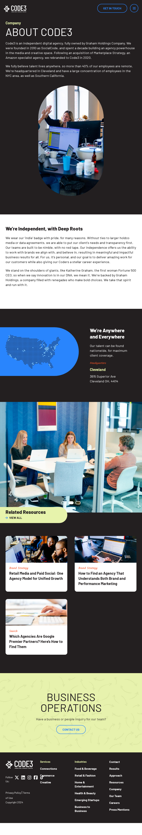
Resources (116, 782)
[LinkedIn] (23, 779)
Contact (114, 761)
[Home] (15, 9)
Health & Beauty (85, 793)
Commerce (47, 775)
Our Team (115, 796)
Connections (48, 768)
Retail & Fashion (85, 775)
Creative (45, 782)
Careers (114, 802)
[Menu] (134, 8)
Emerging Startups (87, 800)
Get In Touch (112, 8)
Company (115, 789)
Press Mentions (119, 809)
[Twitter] (17, 779)
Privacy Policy (13, 792)
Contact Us (71, 729)
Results (114, 768)
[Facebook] (35, 779)
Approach (115, 775)
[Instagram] (29, 779)
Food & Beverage (86, 768)
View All (15, 517)
